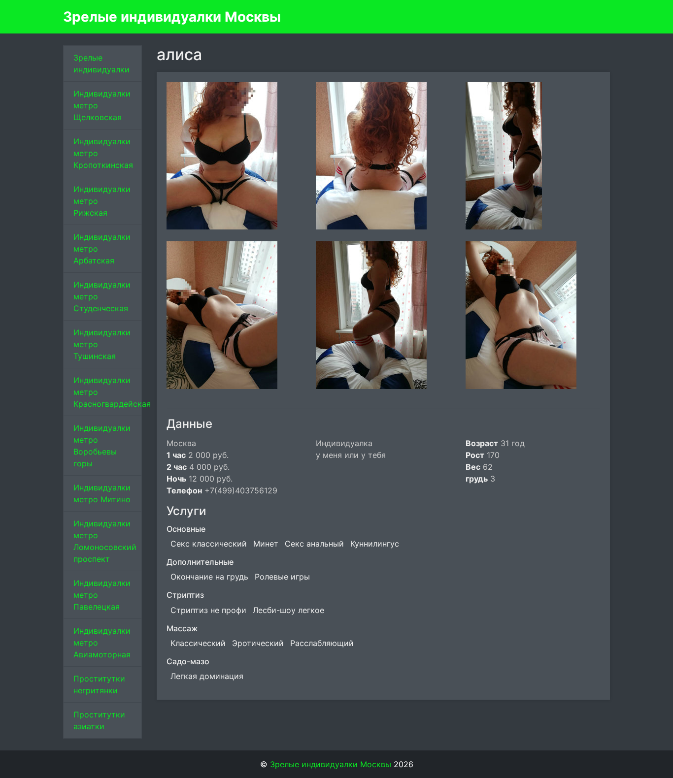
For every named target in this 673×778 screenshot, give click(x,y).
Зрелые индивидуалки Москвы (172, 16)
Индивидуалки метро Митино (102, 493)
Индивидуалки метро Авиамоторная (102, 642)
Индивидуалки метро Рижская (102, 201)
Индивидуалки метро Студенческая (102, 296)
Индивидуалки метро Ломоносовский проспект (104, 541)
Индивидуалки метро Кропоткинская (103, 153)
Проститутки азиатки (99, 720)
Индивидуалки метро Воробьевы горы (102, 445)
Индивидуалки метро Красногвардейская (107, 392)
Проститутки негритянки (99, 684)
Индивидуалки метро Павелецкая (102, 595)
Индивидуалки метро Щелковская (102, 105)
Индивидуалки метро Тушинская (102, 344)
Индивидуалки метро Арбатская (102, 248)
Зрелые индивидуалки (101, 63)
